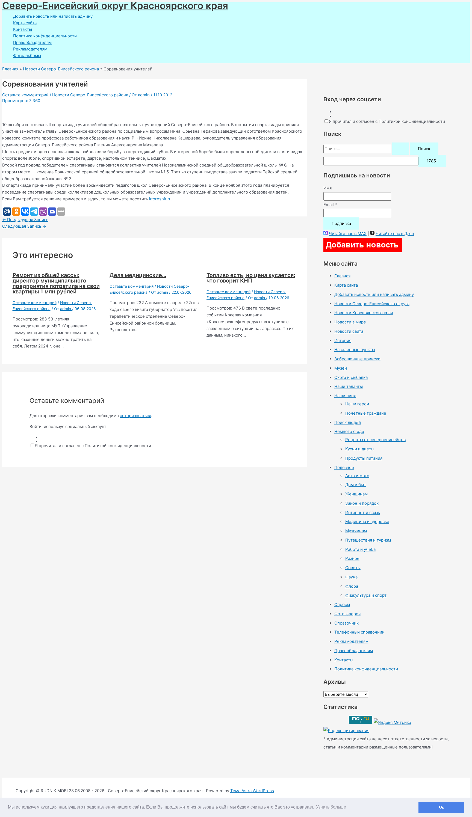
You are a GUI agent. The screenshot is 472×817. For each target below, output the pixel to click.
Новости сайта (348, 331)
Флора (351, 586)
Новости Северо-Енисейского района (90, 94)
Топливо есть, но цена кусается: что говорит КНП (250, 278)
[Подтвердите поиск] (400, 148)
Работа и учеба (360, 549)
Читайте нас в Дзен (395, 233)
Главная (342, 275)
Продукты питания (363, 458)
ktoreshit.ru (160, 198)
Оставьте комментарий (25, 94)
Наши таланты (348, 386)
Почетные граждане (365, 413)
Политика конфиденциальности (45, 35)
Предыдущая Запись (25, 219)
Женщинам (356, 494)
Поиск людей (347, 422)
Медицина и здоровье (367, 521)
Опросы (342, 604)
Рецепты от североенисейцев (375, 439)
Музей (340, 368)
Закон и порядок (362, 503)
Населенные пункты (354, 349)
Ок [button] (441, 807)
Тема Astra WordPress (252, 790)
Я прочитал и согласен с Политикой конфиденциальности (93, 445)
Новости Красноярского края (363, 312)
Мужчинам (356, 530)
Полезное (344, 467)
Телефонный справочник (359, 632)
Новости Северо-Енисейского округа (371, 303)
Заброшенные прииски (357, 358)
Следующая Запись (24, 226)
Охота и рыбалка (351, 377)
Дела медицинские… (138, 275)
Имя (327, 188)
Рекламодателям (30, 49)
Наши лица (345, 395)
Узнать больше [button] (331, 807)
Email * (330, 204)
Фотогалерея (347, 613)
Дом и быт (355, 484)
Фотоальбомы (27, 55)
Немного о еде (349, 431)
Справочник (346, 623)
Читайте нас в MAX (348, 233)
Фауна (351, 577)
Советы (353, 567)
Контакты (22, 29)
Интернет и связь (362, 512)
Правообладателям (32, 42)
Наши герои (357, 403)
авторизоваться (135, 415)
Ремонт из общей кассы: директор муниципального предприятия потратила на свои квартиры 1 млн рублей (56, 283)
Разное (352, 558)
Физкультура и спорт (366, 595)
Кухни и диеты (359, 448)
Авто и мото (357, 475)
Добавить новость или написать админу (53, 16)
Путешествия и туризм (368, 540)
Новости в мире (350, 322)
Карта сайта (25, 22)
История (342, 340)
